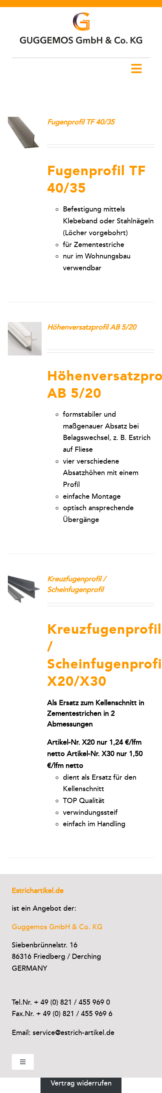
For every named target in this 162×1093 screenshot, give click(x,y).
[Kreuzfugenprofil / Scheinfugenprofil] (25, 579)
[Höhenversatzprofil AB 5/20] (25, 327)
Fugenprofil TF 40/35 (80, 122)
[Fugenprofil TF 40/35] (25, 122)
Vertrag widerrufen (81, 1083)
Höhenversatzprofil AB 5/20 (91, 327)
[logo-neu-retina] (81, 10)
